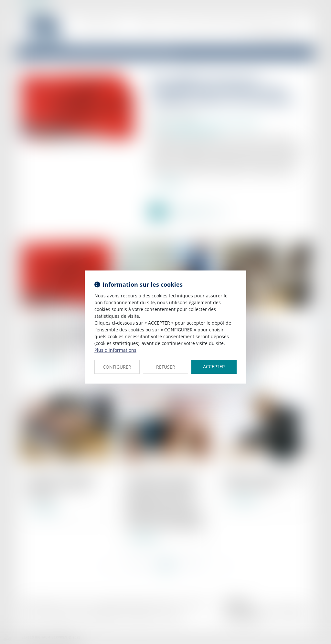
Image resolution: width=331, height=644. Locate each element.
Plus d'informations (115, 350)
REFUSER (165, 367)
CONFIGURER (117, 367)
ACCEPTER (214, 366)
